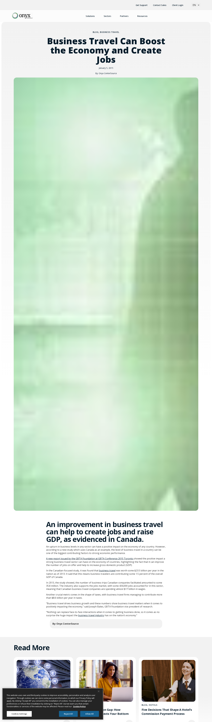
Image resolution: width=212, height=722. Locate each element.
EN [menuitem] (194, 5)
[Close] (98, 691)
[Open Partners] (131, 16)
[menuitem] (195, 5)
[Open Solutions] (97, 16)
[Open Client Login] (186, 5)
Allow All (89, 713)
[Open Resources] (150, 16)
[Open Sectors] (113, 16)
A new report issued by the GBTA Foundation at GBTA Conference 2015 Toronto (90, 558)
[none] (195, 5)
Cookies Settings (19, 713)
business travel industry (91, 615)
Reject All (68, 713)
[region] (52, 704)
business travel (107, 570)
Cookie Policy (79, 706)
